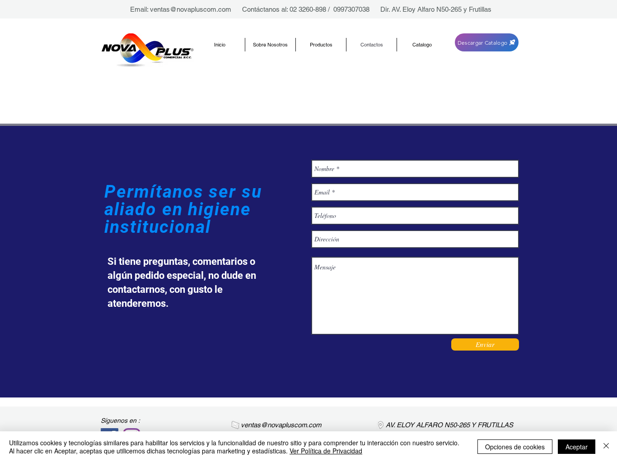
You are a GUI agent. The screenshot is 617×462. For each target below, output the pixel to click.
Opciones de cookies (515, 446)
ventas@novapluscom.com (190, 9)
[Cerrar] (606, 447)
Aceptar (577, 446)
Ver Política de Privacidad (326, 450)
